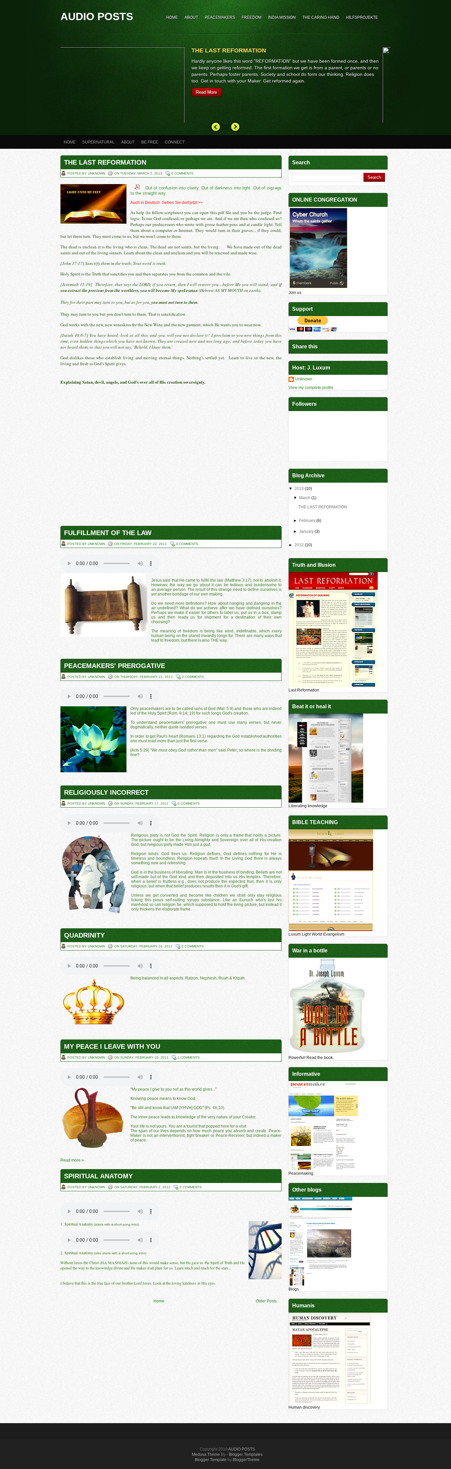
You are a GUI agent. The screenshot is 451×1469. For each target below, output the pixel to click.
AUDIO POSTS (241, 1449)
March (305, 497)
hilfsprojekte (362, 17)
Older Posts (266, 1301)
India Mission (282, 17)
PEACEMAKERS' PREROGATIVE (114, 665)
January (307, 531)
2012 (300, 545)
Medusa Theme (206, 1454)
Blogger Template (210, 1459)
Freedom (251, 17)
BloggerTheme (246, 1459)
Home (172, 17)
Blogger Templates (245, 1454)
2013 (300, 488)
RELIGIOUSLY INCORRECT (106, 792)
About (191, 17)
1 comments (189, 1057)
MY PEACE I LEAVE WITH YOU (112, 1046)
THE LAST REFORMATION (237, 50)
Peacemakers (220, 17)
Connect (175, 142)
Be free (149, 142)
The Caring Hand (320, 17)
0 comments (182, 173)
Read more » (72, 1160)
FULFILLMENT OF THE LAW (108, 532)
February (307, 520)
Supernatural (98, 142)
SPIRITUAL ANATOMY (98, 1176)
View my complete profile (311, 387)
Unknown (303, 379)
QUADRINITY (84, 935)
